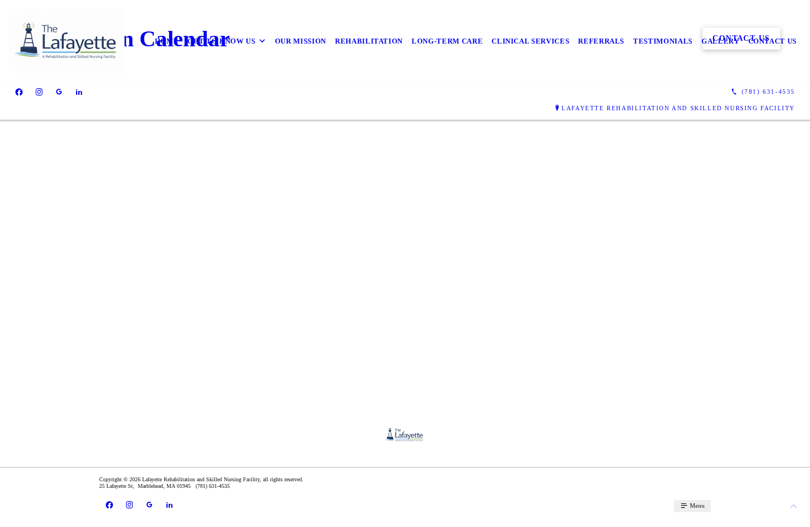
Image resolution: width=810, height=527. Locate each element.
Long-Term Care (447, 41)
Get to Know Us (221, 41)
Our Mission (300, 41)
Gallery (720, 41)
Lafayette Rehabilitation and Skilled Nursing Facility (678, 108)
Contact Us (772, 41)
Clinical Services (530, 41)
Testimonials (663, 41)
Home (167, 41)
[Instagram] (39, 92)
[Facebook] (19, 92)
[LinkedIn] (79, 92)
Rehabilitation (369, 41)
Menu (696, 505)
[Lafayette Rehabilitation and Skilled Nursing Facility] (67, 41)
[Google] (59, 92)
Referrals (601, 41)
